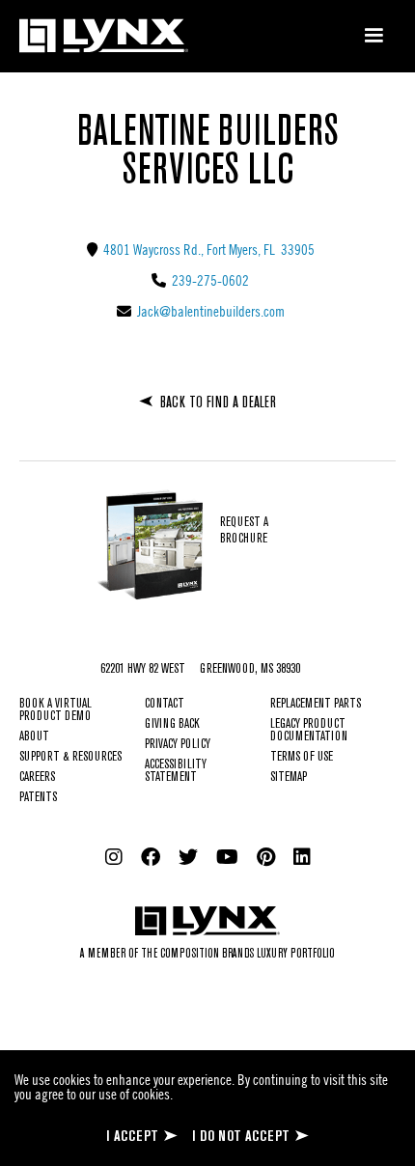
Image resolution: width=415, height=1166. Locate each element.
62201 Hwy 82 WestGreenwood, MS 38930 (200, 669)
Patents (38, 797)
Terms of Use (301, 757)
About (34, 737)
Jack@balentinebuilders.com (209, 310)
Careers (37, 777)
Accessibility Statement (176, 771)
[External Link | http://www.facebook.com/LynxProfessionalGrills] (150, 857)
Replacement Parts (315, 704)
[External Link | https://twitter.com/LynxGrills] (188, 857)
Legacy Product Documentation (308, 730)
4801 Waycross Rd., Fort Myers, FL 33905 (207, 249)
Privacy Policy (177, 744)
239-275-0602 (209, 280)
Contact (164, 704)
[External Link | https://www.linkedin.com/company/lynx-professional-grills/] (302, 857)
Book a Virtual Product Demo (55, 710)
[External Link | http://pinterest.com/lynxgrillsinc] (266, 857)
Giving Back (172, 724)
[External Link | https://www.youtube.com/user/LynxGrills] (227, 857)
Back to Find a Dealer (218, 402)
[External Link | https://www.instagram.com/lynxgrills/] (114, 857)
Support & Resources (70, 757)
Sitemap (288, 777)
